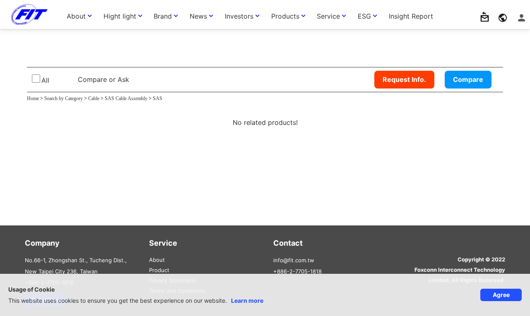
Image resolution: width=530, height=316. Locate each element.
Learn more (247, 300)
